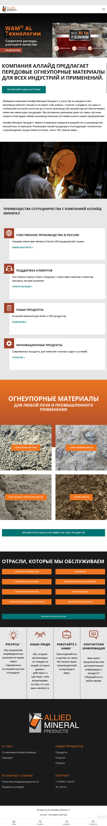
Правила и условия (13, 786)
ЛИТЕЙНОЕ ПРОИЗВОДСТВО (27, 571)
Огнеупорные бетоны (26, 447)
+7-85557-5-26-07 (64, 781)
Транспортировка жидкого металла (27, 602)
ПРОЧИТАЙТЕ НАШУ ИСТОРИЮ (24, 89)
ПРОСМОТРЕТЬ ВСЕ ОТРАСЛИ (53, 616)
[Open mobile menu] (103, 9)
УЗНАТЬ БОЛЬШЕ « (22, 286)
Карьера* (7, 757)
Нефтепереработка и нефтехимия (80, 581)
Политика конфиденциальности (20, 781)
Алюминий (80, 571)
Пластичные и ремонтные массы (26, 497)
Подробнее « (19, 322)
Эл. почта (60, 786)
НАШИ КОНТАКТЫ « (22, 247)
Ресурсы (60, 762)
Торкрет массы (81, 497)
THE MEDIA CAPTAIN (57, 815)
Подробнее (12, 50)
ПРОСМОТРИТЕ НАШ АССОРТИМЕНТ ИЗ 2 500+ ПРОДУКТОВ (53, 532)
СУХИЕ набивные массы (81, 447)
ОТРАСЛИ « (18, 357)
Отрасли (60, 757)
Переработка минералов (26, 592)
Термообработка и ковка (27, 581)
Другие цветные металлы (80, 602)
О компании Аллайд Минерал (19, 752)
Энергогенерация (80, 592)
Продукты (61, 752)
